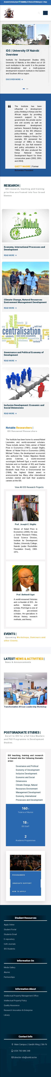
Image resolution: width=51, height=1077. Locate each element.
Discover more (13, 79)
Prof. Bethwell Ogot (25, 594)
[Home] (9, 13)
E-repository (9, 939)
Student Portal (10, 929)
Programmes (18, 875)
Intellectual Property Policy (15, 1000)
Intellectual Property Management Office (21, 996)
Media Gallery (9, 967)
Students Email (10, 934)
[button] (24, 88)
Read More (9, 255)
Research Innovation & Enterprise (18, 1010)
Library (7, 1015)
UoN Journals (10, 944)
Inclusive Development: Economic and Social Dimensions (26, 777)
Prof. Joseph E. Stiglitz (25, 524)
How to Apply (19, 891)
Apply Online (9, 925)
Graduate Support (22, 883)
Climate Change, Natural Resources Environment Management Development (25, 301)
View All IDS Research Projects (29, 487)
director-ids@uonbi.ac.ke (25, 1057)
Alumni (7, 972)
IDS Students (9, 949)
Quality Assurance (11, 1005)
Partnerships (9, 977)
